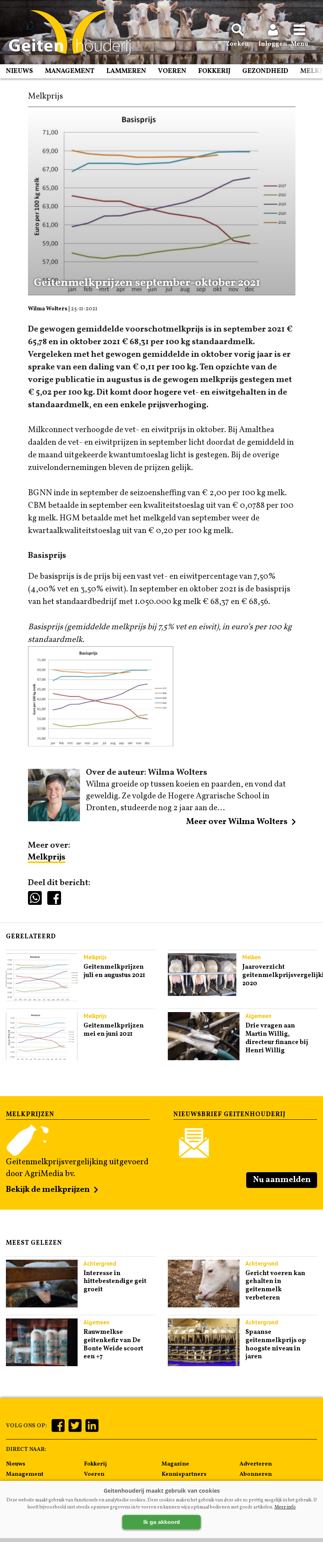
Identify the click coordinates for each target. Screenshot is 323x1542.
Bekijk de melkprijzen (48, 1189)
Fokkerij (214, 71)
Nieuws (19, 71)
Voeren (172, 71)
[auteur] (54, 819)
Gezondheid (265, 71)
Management (70, 71)
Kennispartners (184, 1474)
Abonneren (255, 1474)
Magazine (175, 1464)
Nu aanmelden (282, 1180)
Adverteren (255, 1464)
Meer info (285, 1507)
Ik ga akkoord (161, 1522)
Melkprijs (46, 857)
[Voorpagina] (66, 32)
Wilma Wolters (47, 309)
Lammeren (126, 71)
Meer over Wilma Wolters (237, 822)
